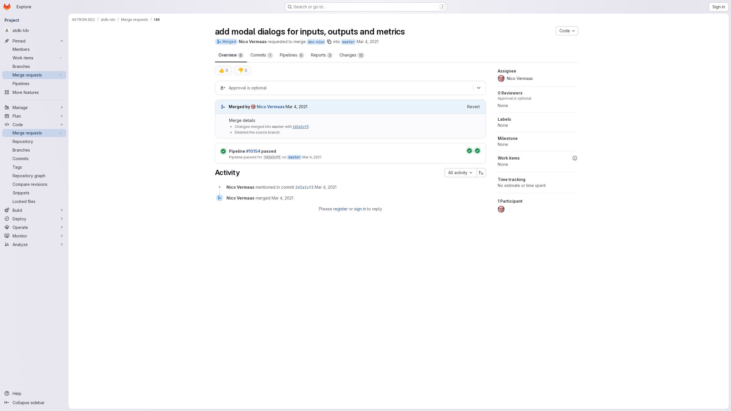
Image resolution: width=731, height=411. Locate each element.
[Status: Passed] (223, 151)
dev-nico (316, 42)
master (348, 42)
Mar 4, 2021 (367, 41)
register (340, 208)
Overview (230, 55)
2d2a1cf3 (301, 126)
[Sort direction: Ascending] (481, 172)
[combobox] (461, 172)
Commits (260, 55)
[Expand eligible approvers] (478, 87)
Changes (351, 55)
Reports (321, 55)
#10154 (253, 151)
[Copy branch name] (329, 41)
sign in (360, 208)
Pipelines (291, 55)
